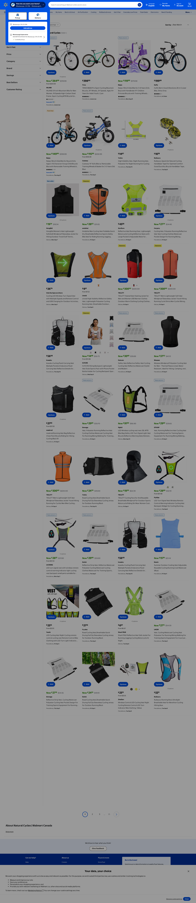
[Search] (139, 5)
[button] (165, 5)
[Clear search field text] (134, 5)
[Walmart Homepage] (6, 5)
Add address (27, 28)
